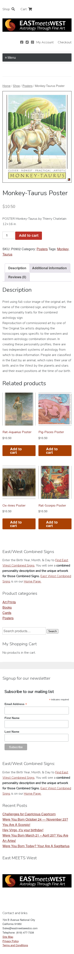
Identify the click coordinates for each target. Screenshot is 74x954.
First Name (12, 718)
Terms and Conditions (15, 945)
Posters (27, 85)
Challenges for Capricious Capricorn (29, 814)
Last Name (12, 731)
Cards (6, 612)
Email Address (16, 704)
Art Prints (9, 602)
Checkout (65, 42)
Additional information (49, 268)
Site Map (7, 937)
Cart (24, 9)
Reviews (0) (17, 277)
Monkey (62, 249)
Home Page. (32, 581)
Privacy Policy (10, 941)
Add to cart (28, 235)
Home (6, 85)
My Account (45, 42)
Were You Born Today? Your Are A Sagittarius (35, 846)
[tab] (17, 268)
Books (7, 607)
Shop (6, 9)
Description (17, 268)
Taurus (7, 254)
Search (52, 631)
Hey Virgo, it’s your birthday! (22, 830)
